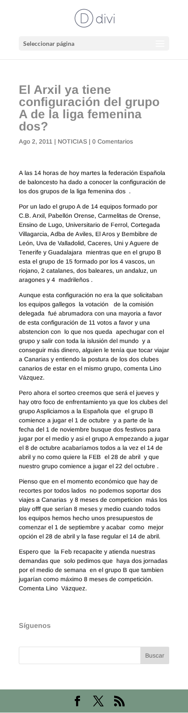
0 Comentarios (112, 141)
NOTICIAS (72, 141)
